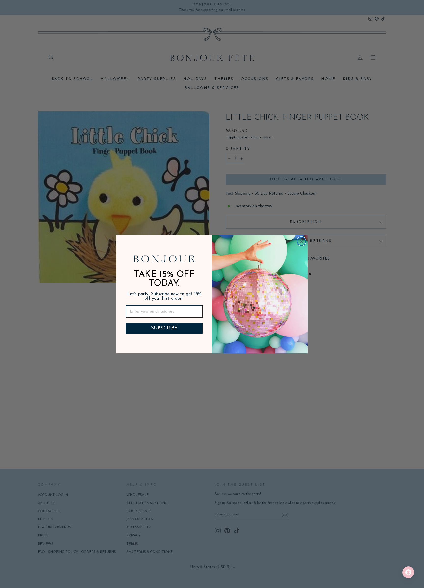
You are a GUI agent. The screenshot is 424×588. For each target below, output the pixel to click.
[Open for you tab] (408, 572)
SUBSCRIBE (164, 328)
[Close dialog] (301, 241)
